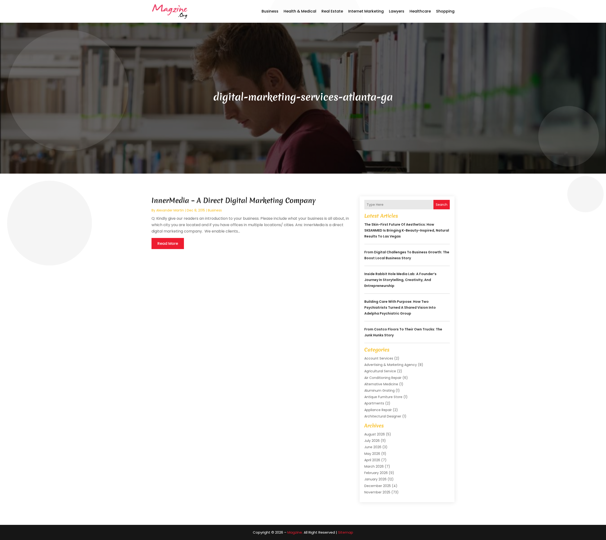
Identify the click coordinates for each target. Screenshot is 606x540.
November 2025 (377, 492)
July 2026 (372, 440)
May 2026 (372, 453)
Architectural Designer (382, 416)
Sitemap (345, 532)
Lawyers (396, 11)
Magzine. (295, 532)
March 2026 (374, 466)
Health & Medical (300, 11)
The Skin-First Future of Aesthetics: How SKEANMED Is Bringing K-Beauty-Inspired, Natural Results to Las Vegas (406, 230)
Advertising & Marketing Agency (390, 364)
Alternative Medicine (381, 384)
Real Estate (332, 11)
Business (270, 11)
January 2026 (375, 479)
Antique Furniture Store (383, 397)
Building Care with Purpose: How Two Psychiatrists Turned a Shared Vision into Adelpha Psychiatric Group (400, 307)
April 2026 (372, 460)
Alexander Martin (170, 210)
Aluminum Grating (379, 390)
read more (167, 243)
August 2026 (374, 434)
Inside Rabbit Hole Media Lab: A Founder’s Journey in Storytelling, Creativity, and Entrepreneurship (400, 280)
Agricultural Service (380, 371)
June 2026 (372, 447)
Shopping (445, 11)
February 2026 (376, 472)
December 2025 (377, 485)
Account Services (378, 358)
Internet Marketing (366, 11)
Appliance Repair (378, 410)
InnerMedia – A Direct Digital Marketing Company (234, 200)
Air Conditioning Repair (382, 377)
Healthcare (420, 11)
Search (441, 204)
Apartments (374, 403)
